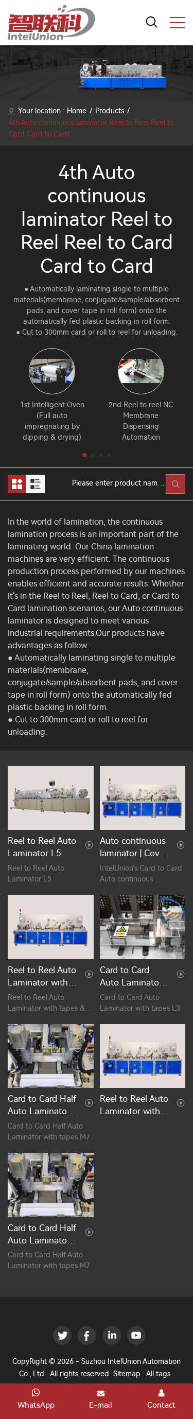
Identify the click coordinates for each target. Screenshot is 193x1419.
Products (109, 111)
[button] (84, 455)
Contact (161, 1405)
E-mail (100, 1405)
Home (76, 111)
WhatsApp (36, 1405)
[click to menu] (177, 22)
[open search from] (152, 21)
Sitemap (127, 1374)
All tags (158, 1374)
